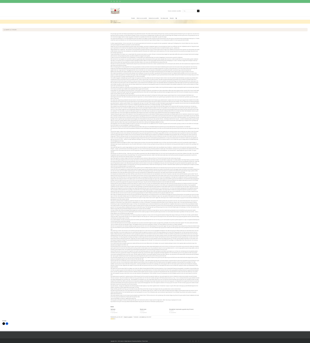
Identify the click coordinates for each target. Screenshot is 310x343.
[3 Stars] (113, 318)
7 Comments (135, 317)
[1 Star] (111, 318)
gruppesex (130, 317)
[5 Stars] (114, 318)
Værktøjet (113, 309)
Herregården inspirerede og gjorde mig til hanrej (181, 309)
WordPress (139, 341)
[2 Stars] (112, 318)
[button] (176, 18)
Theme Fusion (145, 341)
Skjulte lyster (143, 309)
